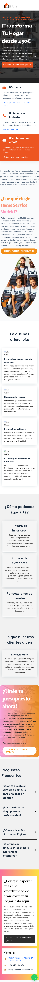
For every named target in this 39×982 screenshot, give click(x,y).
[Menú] (36, 5)
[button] (34, 977)
